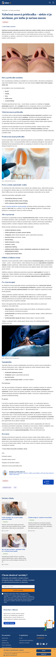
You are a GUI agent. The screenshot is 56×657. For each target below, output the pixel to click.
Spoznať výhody (9, 623)
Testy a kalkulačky (6, 645)
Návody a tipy (5, 642)
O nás (20, 638)
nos (15, 487)
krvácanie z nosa (7, 487)
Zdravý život (5, 638)
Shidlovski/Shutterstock (10, 181)
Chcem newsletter (18, 590)
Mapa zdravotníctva (7, 647)
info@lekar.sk (40, 638)
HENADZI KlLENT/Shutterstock (12, 358)
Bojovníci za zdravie (24, 642)
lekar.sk (5, 599)
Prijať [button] (43, 650)
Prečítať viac (14, 653)
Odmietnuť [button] (43, 654)
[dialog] (28, 652)
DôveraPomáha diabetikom (26, 640)
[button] (19, 655)
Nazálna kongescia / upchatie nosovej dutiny (40, 517)
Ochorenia (5, 22)
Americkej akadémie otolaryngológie (16, 206)
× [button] (54, 649)
